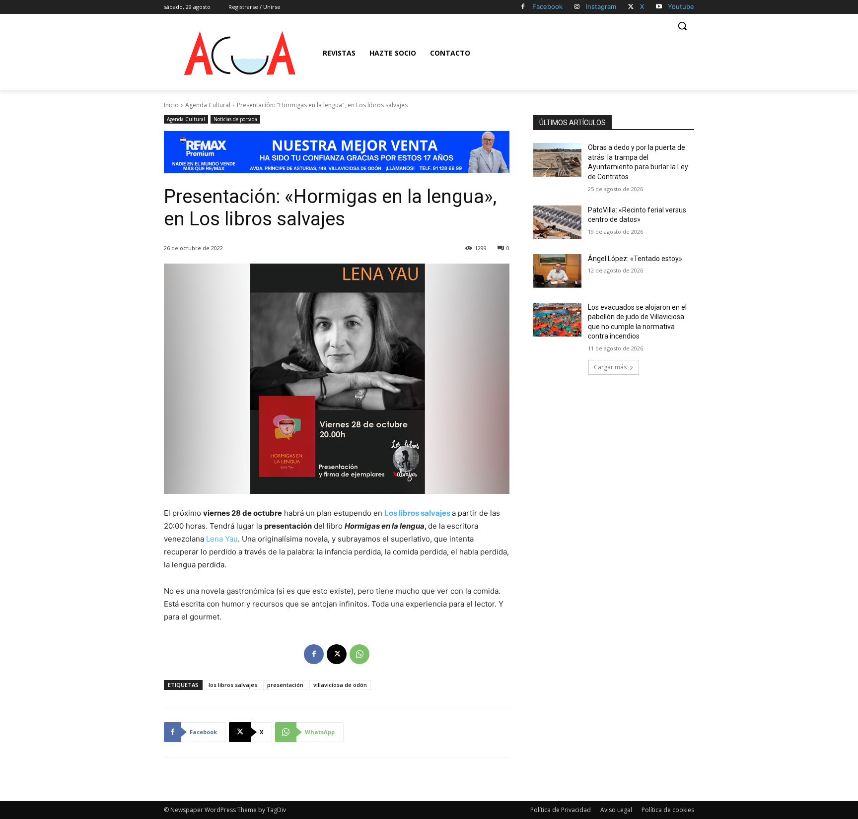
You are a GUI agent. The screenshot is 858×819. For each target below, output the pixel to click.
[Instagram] (577, 7)
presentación (285, 684)
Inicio (171, 105)
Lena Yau (222, 539)
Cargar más (610, 367)
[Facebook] (523, 7)
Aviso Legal (616, 810)
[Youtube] (658, 7)
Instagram (601, 6)
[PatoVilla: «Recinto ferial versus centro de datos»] (557, 222)
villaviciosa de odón (340, 684)
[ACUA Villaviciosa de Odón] (240, 53)
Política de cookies (668, 810)
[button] (682, 26)
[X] (631, 7)
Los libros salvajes (417, 513)
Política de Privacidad (560, 810)
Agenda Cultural (207, 105)
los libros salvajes (233, 684)
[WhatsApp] (359, 654)
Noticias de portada (235, 119)
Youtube (681, 6)
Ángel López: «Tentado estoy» (635, 259)
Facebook (547, 6)
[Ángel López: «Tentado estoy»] (557, 271)
